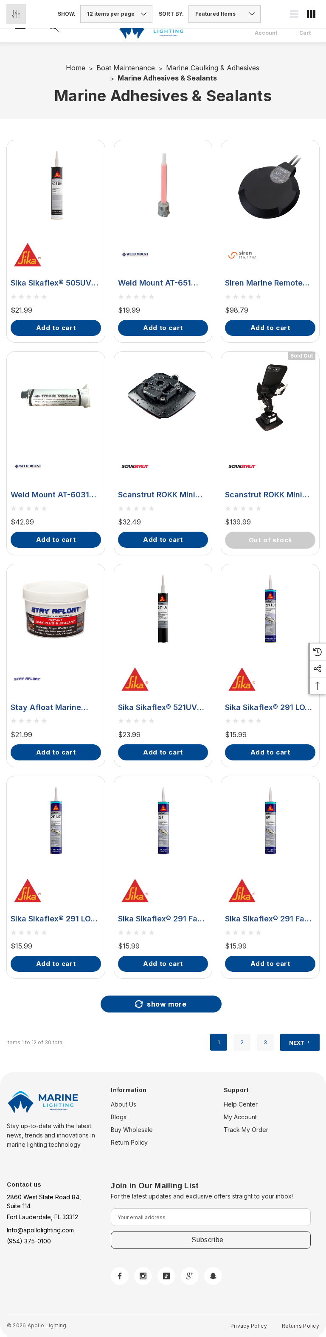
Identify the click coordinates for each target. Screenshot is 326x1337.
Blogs (118, 1117)
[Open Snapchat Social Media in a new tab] (213, 1276)
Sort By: (171, 14)
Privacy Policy (248, 1326)
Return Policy (129, 1142)
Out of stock (270, 540)
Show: (67, 14)
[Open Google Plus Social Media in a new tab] (190, 1276)
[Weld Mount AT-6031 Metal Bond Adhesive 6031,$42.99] (56, 397)
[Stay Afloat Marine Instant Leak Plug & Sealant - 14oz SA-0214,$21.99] (56, 609)
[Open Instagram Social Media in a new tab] (143, 1276)
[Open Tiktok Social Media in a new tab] (166, 1276)
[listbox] (224, 14)
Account (266, 33)
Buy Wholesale (132, 1129)
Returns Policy (300, 1326)
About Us (123, 1104)
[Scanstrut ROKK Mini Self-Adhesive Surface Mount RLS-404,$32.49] (163, 397)
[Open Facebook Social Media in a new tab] (120, 1276)
